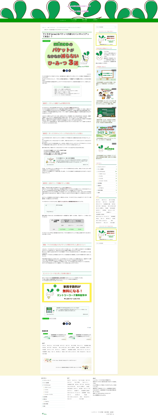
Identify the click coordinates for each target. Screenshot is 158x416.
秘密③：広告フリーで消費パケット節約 (62, 92)
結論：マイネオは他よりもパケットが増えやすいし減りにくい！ (67, 93)
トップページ (94, 412)
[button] (69, 70)
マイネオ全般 (53, 318)
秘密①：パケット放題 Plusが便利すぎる (63, 89)
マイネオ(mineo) (46, 318)
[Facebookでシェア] (67, 70)
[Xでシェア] (64, 70)
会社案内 (112, 412)
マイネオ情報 (100, 412)
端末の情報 (106, 412)
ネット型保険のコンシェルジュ (99, 395)
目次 (65, 87)
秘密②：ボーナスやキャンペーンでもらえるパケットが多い (66, 90)
